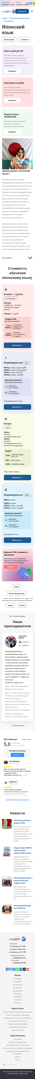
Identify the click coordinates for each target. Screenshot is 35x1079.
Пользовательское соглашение (17, 1045)
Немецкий (17, 982)
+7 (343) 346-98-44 (22, 4)
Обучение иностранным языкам (20, 18)
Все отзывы (17, 803)
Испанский (17, 988)
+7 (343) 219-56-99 (19, 958)
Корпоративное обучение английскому (17, 1018)
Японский (17, 1000)
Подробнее (12, 71)
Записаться (22, 11)
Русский (17, 1003)
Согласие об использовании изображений (17, 1048)
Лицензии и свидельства (17, 1042)
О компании (17, 1039)
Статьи (17, 1060)
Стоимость (24, 39)
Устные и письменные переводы (17, 1015)
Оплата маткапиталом (16, 593)
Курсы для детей (13, 50)
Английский (17, 979)
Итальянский (17, 991)
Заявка (10, 605)
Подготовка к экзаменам (11, 115)
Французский (17, 985)
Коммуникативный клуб (17, 1027)
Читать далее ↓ (7, 258)
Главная (4, 18)
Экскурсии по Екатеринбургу (17, 1024)
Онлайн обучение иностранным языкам (17, 1012)
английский (25, 642)
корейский (25, 645)
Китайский (17, 994)
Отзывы (22, 605)
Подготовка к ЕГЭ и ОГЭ (17, 1021)
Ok (17, 1076)
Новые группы (9, 39)
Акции (16, 587)
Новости (17, 1057)
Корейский (17, 997)
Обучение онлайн (14, 82)
